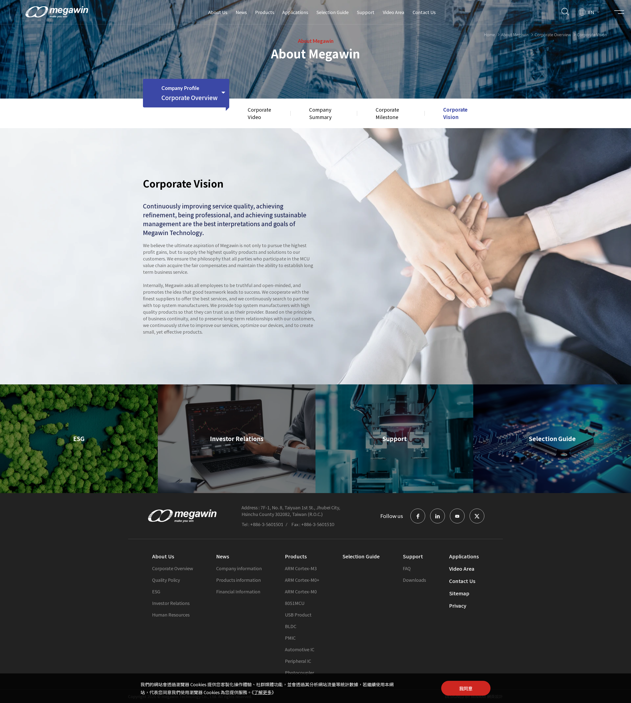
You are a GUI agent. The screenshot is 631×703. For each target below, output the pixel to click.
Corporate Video (259, 113)
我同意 (466, 688)
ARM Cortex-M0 (301, 591)
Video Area (393, 12)
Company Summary (320, 113)
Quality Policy (166, 580)
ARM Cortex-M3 (301, 568)
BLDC (290, 626)
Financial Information (238, 591)
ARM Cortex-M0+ (302, 580)
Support (365, 12)
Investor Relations (171, 603)
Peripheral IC (298, 661)
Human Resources (171, 614)
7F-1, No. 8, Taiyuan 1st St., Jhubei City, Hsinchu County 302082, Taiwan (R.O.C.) (291, 510)
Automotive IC (299, 649)
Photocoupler (299, 672)
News (241, 12)
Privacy (457, 605)
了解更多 (263, 692)
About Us (217, 12)
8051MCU (294, 603)
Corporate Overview (553, 34)
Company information (239, 568)
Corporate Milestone (387, 113)
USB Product (298, 614)
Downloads (414, 580)
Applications (295, 12)
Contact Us (424, 12)
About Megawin (514, 34)
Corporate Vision (455, 113)
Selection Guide (332, 12)
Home (489, 34)
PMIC (290, 637)
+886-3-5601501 (266, 524)
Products (264, 12)
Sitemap (459, 593)
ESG (156, 591)
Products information (238, 580)
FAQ (407, 568)
